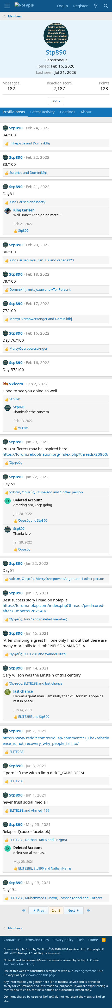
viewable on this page (41, 975)
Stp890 (16, 127)
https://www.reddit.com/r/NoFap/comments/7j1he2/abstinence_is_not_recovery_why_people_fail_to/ (56, 740)
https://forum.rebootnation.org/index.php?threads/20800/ (56, 454)
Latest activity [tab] (42, 111)
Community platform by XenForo (45, 949)
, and (41, 260)
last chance (23, 691)
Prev (40, 910)
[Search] (106, 6)
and (29, 143)
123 (104, 88)
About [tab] (85, 111)
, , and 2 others (55, 898)
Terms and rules (36, 939)
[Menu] (7, 6)
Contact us (12, 939)
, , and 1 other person (46, 492)
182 (11, 88)
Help (81, 939)
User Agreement (85, 971)
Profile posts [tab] (14, 111)
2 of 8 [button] (56, 910)
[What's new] (95, 6)
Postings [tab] (67, 111)
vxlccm (16, 383)
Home (93, 939)
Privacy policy (62, 939)
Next (71, 910)
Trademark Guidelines (18, 964)
